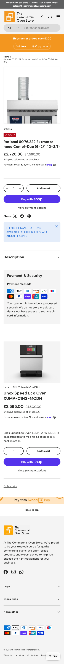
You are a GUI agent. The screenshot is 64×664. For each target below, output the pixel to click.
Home (6, 57)
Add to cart (43, 188)
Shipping (8, 159)
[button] (50, 16)
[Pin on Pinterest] (29, 216)
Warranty (8, 655)
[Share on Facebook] (22, 216)
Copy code (41, 46)
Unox (6, 387)
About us (19, 655)
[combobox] (32, 28)
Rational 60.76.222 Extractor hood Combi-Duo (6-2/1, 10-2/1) (31, 60)
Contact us (32, 655)
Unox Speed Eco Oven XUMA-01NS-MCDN (25, 395)
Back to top (32, 509)
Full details (10, 486)
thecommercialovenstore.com (25, 649)
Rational (8, 128)
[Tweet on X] (14, 216)
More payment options (32, 208)
